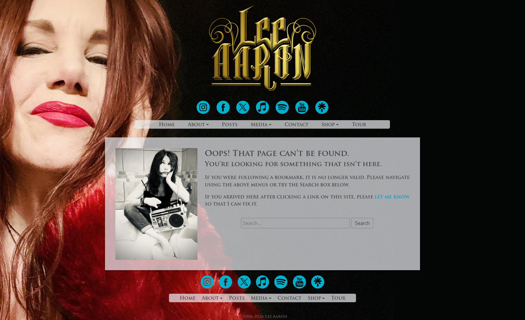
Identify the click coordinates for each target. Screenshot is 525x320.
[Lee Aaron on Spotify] (283, 113)
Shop (328, 125)
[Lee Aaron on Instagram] (204, 113)
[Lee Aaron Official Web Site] (262, 90)
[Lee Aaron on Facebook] (224, 113)
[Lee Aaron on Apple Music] (263, 113)
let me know (392, 197)
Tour (359, 125)
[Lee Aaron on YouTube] (302, 113)
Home (167, 125)
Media (259, 125)
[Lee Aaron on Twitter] (243, 113)
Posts (230, 125)
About (196, 125)
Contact (296, 125)
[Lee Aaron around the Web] (321, 113)
